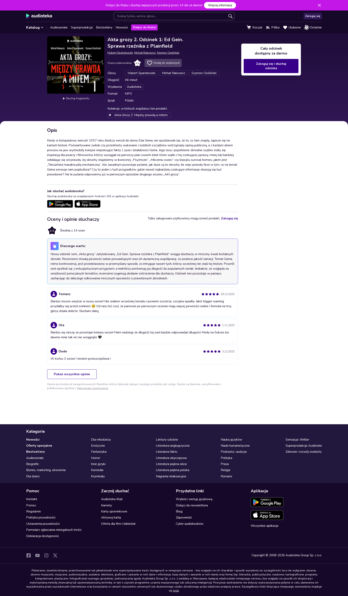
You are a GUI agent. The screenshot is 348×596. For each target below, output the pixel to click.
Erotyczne (98, 445)
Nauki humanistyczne (235, 445)
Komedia (97, 470)
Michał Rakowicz (144, 53)
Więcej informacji (220, 5)
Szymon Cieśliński (168, 53)
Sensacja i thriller (297, 439)
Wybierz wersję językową (194, 499)
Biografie (32, 464)
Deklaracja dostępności (42, 536)
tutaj (176, 591)
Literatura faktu (166, 451)
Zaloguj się (312, 16)
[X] (55, 555)
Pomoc (31, 505)
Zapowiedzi (184, 517)
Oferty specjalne (39, 445)
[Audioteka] (39, 16)
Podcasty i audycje (234, 451)
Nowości (122, 27)
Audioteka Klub (112, 499)
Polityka (226, 458)
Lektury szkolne (167, 439)
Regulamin (33, 511)
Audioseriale (59, 27)
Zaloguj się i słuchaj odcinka (271, 66)
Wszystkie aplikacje (265, 526)
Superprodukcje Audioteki (304, 445)
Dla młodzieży (101, 439)
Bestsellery (104, 27)
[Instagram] (46, 555)
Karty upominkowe (114, 511)
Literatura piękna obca (171, 464)
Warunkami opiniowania (92, 388)
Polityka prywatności (40, 517)
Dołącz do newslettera (192, 505)
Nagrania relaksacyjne (171, 476)
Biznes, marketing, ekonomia (46, 470)
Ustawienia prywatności (43, 524)
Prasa (225, 464)
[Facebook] (28, 555)
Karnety (106, 505)
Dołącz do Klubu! (144, 27)
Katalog (33, 27)
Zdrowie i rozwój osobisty (304, 451)
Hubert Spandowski (120, 53)
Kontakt (31, 499)
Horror (95, 458)
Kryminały (98, 476)
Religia (225, 470)
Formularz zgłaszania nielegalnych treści (53, 530)
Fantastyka (99, 451)
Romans (226, 476)
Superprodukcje (82, 27)
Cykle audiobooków (189, 524)
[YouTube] (37, 555)
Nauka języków (231, 439)
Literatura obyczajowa (171, 458)
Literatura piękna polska (172, 470)
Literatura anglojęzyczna (173, 445)
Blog (179, 511)
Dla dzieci (32, 476)
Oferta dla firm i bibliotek (118, 524)
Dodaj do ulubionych (167, 63)
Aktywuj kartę (111, 517)
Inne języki (98, 464)
